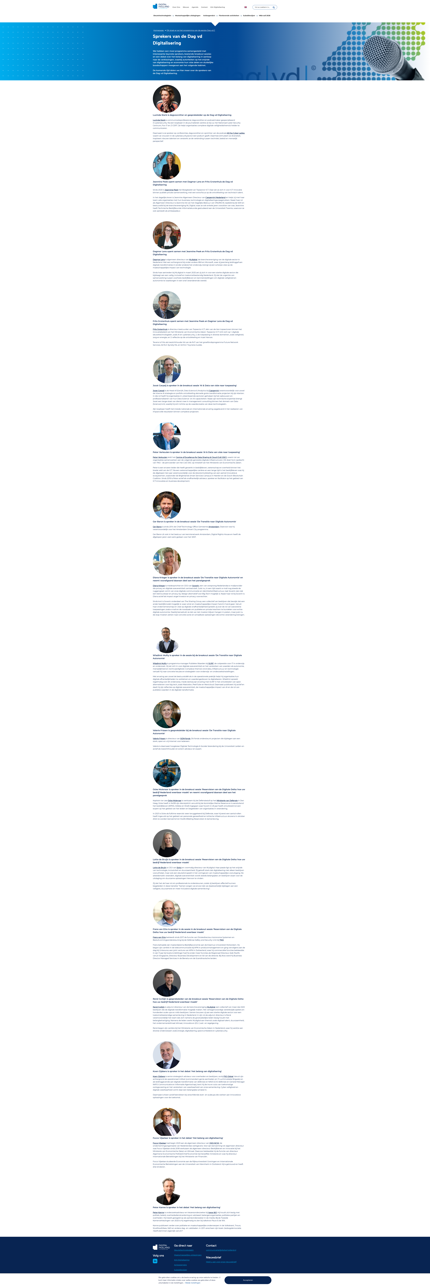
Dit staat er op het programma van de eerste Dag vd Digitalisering (196, 30)
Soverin (195, 586)
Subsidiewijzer (249, 16)
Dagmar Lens (159, 260)
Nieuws (186, 7)
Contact (204, 7)
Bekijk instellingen (192, 1283)
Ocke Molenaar (174, 801)
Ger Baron (157, 527)
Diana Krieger (159, 586)
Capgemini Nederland (215, 197)
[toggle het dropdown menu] (173, 15)
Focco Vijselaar (159, 1143)
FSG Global (228, 1076)
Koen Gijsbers (159, 1076)
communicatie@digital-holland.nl (221, 1250)
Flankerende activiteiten (229, 16)
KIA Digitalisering (217, 7)
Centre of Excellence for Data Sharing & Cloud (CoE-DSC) (201, 457)
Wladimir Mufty (160, 663)
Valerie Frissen (159, 739)
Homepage (158, 30)
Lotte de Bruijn (159, 868)
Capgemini (214, 391)
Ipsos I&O (212, 1212)
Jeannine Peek (171, 190)
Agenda (195, 7)
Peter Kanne (158, 1212)
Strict (179, 868)
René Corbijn (159, 1007)
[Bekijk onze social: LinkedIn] (155, 1261)
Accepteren (248, 1280)
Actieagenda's (209, 16)
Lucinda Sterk (159, 120)
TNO (222, 940)
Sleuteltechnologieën (162, 16)
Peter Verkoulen (160, 457)
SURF (211, 663)
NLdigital (193, 260)
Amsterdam (214, 527)
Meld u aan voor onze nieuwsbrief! (221, 1262)
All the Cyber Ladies (236, 133)
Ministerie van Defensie (227, 801)
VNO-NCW (214, 1143)
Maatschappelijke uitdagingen (187, 16)
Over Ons (176, 7)
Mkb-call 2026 (264, 16)
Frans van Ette (159, 937)
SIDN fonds (185, 739)
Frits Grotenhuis (160, 329)
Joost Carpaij (158, 391)
